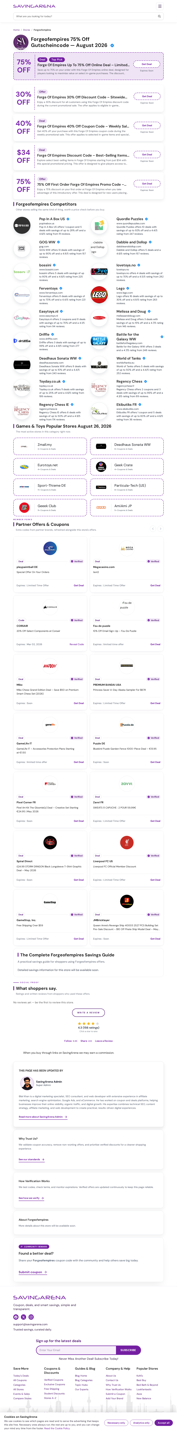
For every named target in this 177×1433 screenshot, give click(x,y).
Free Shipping (51, 1388)
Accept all (164, 1422)
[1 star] (79, 1023)
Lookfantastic (144, 1389)
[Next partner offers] (160, 529)
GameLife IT (24, 743)
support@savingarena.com (30, 1324)
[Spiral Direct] (50, 842)
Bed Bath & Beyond (147, 1384)
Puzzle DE (99, 743)
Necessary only (116, 1422)
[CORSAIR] (50, 606)
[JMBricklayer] (127, 901)
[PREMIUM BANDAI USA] (127, 665)
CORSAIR (22, 626)
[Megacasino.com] (127, 548)
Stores (26, 29)
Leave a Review (104, 1041)
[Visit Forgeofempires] (21, 42)
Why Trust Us (113, 1384)
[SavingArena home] (34, 6)
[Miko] (50, 665)
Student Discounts (54, 1393)
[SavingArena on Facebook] (15, 1317)
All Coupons (20, 1380)
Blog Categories (83, 1380)
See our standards (29, 1159)
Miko (19, 685)
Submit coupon (30, 1272)
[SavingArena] (39, 1298)
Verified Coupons (53, 1379)
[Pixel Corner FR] (50, 783)
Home (16, 29)
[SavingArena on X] (23, 1317)
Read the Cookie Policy (57, 1428)
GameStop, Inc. (26, 920)
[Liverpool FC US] (127, 842)
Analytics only (141, 1422)
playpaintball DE (27, 567)
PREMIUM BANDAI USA (107, 685)
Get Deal (147, 64)
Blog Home (81, 1375)
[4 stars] (93, 1023)
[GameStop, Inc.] (50, 901)
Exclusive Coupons (54, 1384)
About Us (111, 1375)
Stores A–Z (50, 1398)
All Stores (18, 1389)
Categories (19, 1384)
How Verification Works (119, 1389)
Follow (70, 1041)
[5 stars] (97, 1023)
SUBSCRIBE (128, 1350)
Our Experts (81, 1389)
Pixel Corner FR (26, 802)
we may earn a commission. (96, 1053)
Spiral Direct (24, 861)
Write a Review (88, 1012)
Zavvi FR (98, 802)
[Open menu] (160, 6)
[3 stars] (88, 1023)
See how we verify (29, 1198)
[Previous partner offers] (153, 529)
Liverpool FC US (103, 861)
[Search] (159, 16)
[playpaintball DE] (50, 548)
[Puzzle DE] (127, 724)
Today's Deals (21, 1375)
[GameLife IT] (50, 724)
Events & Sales (21, 1393)
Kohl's (140, 1375)
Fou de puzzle (101, 626)
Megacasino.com (104, 567)
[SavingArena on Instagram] (31, 1317)
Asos (139, 1393)
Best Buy (141, 1380)
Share (86, 1041)
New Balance (144, 1398)
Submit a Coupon (115, 1393)
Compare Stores (22, 1398)
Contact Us (112, 1380)
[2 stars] (84, 1023)
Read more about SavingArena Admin (41, 1116)
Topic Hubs (81, 1384)
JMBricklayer (101, 920)
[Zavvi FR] (127, 783)
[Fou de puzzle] (127, 606)
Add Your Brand (114, 1398)
